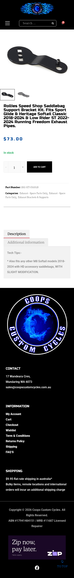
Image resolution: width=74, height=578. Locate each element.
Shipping (11, 446)
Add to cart (39, 167)
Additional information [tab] (26, 242)
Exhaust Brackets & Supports (33, 197)
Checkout (12, 425)
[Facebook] (37, 567)
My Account (13, 414)
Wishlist (11, 430)
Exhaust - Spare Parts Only (33, 193)
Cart (8, 419)
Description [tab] (17, 234)
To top (62, 566)
